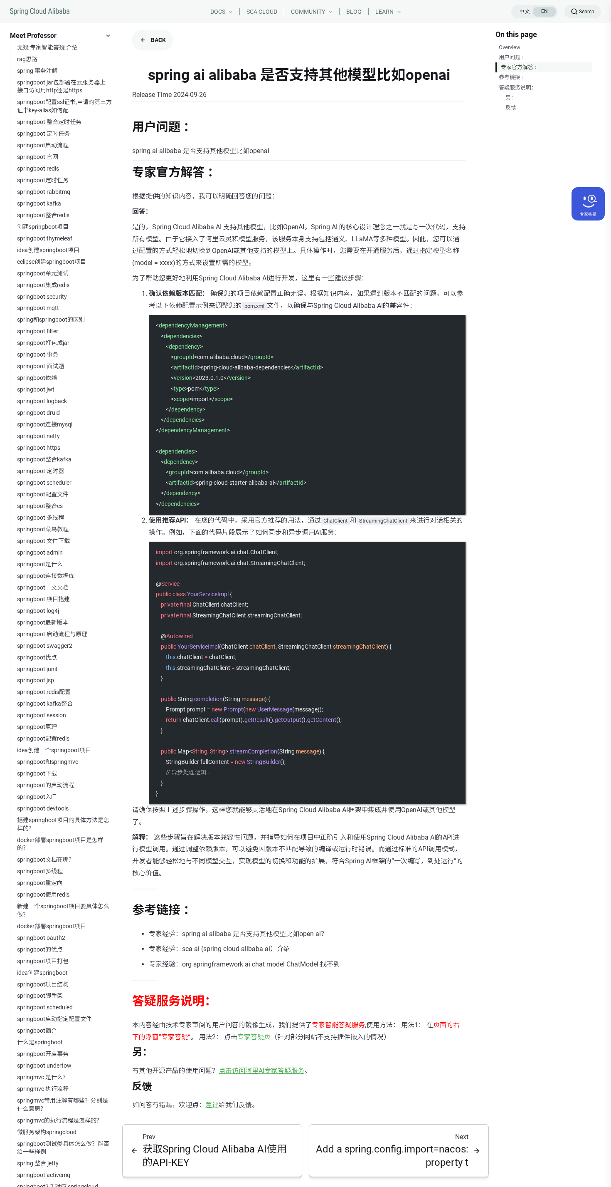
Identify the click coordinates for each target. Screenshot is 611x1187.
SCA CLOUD (261, 11)
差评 (212, 1105)
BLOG (354, 11)
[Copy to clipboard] (455, 325)
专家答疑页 (254, 1037)
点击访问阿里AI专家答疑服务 (261, 1071)
